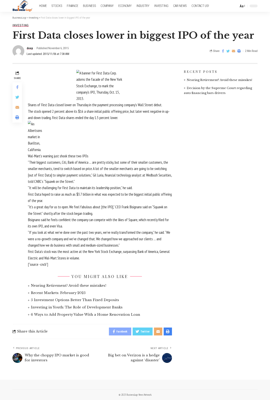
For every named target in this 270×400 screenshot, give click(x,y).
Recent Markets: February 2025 (58, 293)
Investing (20, 25)
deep (30, 48)
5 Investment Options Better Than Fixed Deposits (75, 300)
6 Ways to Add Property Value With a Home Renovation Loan (85, 315)
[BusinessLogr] (22, 6)
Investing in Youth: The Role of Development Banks (77, 307)
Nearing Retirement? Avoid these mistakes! (68, 286)
